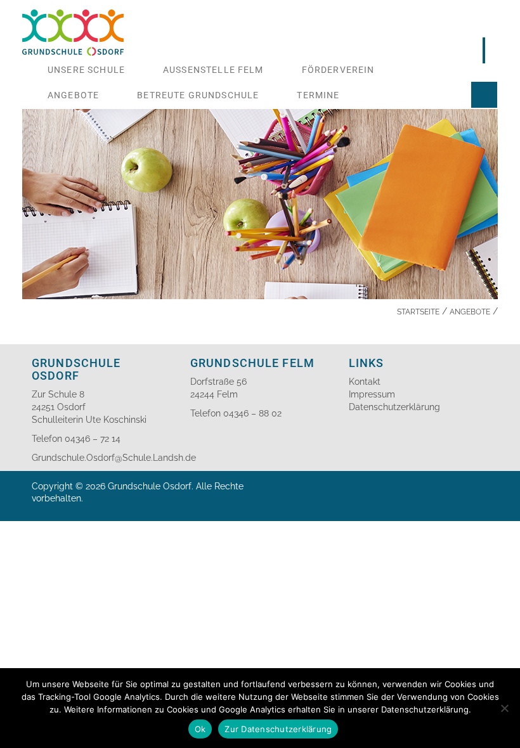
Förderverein (338, 70)
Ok (200, 729)
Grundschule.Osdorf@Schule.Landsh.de (114, 458)
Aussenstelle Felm (213, 70)
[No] (504, 708)
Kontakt (364, 382)
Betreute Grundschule (198, 95)
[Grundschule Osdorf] (73, 16)
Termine (318, 95)
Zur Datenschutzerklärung (278, 729)
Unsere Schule (86, 70)
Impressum (372, 394)
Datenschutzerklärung (394, 407)
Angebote (73, 95)
